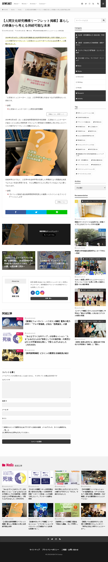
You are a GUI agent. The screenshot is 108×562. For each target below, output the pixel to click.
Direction (81, 77)
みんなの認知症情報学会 (86, 135)
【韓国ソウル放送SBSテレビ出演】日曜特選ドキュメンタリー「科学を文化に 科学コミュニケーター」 (93, 525)
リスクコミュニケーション (86, 169)
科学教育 (81, 126)
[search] (104, 20)
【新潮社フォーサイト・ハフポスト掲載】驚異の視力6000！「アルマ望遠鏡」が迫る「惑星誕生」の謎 (47, 322)
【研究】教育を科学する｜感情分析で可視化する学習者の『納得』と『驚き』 (90, 343)
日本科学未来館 (39, 30)
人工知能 (93, 126)
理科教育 (81, 140)
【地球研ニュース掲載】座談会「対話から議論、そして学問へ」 (67, 523)
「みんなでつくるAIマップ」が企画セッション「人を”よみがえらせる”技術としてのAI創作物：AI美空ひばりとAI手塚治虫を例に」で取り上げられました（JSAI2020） (47, 340)
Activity (80, 98)
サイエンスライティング (86, 145)
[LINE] (57, 212)
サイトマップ (35, 550)
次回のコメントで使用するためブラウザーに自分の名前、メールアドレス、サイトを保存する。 (35, 427)
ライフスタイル (83, 164)
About (16, 4)
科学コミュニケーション (51, 30)
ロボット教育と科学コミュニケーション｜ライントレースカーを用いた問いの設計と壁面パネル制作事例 (90, 282)
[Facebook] (15, 212)
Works (24, 4)
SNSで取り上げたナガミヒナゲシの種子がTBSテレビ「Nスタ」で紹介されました (66, 491)
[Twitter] (36, 212)
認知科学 (81, 149)
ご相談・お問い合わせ (69, 550)
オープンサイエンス (84, 174)
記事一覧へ (48, 298)
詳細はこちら (61, 202)
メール (5, 409)
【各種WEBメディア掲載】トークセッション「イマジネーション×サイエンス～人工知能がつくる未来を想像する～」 (40, 525)
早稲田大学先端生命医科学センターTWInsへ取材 (90, 252)
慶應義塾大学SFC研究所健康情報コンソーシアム (90, 154)
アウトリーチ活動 (84, 122)
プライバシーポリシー (50, 550)
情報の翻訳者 (97, 160)
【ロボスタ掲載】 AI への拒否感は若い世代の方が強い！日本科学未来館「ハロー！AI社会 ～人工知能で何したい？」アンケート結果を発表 (40, 494)
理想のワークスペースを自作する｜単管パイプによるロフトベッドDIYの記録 (90, 223)
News (79, 66)
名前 (4, 401)
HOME (6, 9)
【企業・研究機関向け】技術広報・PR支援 (90, 36)
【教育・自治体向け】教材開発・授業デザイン (90, 44)
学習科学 (81, 131)
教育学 (93, 131)
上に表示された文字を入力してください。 (16, 432)
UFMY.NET (7, 3)
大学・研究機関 (83, 160)
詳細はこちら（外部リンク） (57, 114)
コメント (6, 379)
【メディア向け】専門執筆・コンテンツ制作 (90, 51)
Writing (80, 82)
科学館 (98, 122)
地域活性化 (97, 164)
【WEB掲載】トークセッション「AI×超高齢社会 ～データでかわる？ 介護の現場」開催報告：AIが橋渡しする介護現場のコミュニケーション (93, 494)
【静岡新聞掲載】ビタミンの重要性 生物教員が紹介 (47, 353)
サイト (4, 418)
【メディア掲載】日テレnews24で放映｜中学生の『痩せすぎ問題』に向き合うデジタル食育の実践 (90, 313)
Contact (42, 4)
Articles (33, 4)
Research (81, 93)
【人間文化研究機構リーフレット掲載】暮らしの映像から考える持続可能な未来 (47, 9)
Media (20, 9)
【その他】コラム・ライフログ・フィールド (90, 59)
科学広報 (61, 30)
